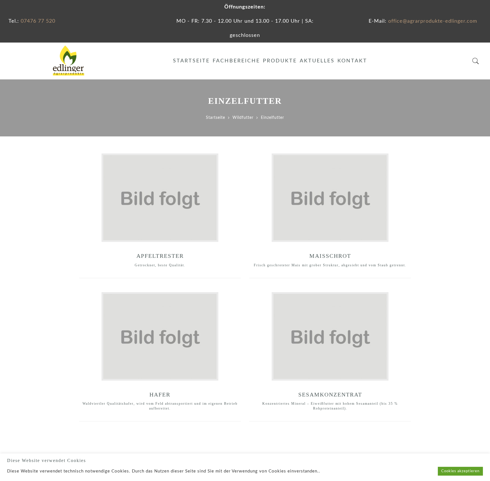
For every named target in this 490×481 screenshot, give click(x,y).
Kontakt (352, 61)
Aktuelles (317, 61)
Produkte (280, 61)
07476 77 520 (38, 21)
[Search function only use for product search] (475, 61)
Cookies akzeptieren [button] (460, 471)
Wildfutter (243, 118)
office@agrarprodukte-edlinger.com (432, 21)
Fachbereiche (236, 61)
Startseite (191, 61)
